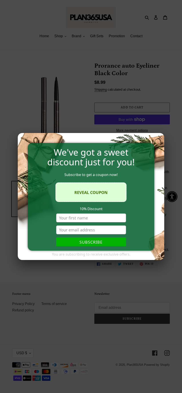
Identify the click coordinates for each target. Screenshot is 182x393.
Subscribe (91, 242)
